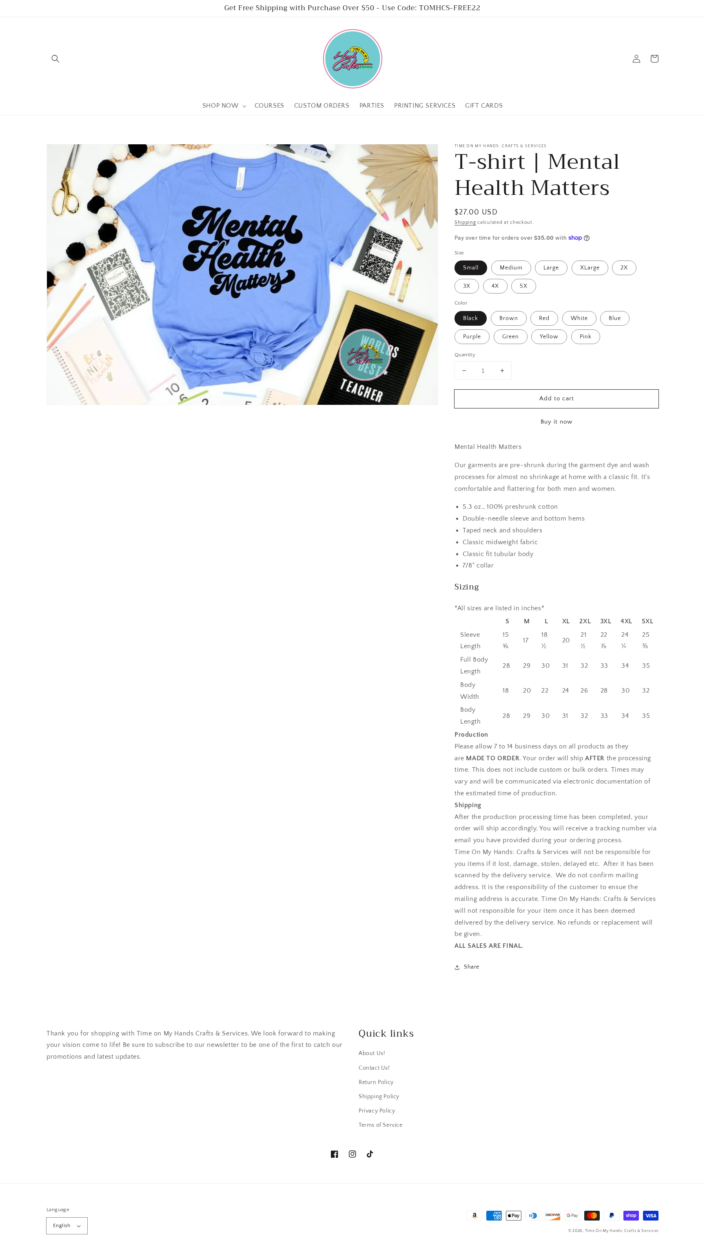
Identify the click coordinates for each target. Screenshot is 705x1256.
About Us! (372, 1053)
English (62, 1225)
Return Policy (376, 1082)
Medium (511, 268)
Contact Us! (374, 1068)
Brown (508, 318)
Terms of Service (381, 1125)
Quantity (464, 355)
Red (544, 318)
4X (495, 286)
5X (524, 286)
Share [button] (471, 967)
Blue (615, 318)
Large (551, 268)
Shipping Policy (379, 1096)
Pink (586, 336)
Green (510, 336)
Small (471, 268)
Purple (472, 336)
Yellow (549, 336)
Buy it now (556, 421)
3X (466, 286)
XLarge (590, 268)
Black (470, 318)
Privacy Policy (377, 1111)
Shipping (465, 222)
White (579, 318)
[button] (55, 59)
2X (624, 268)
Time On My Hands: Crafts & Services (622, 1231)
